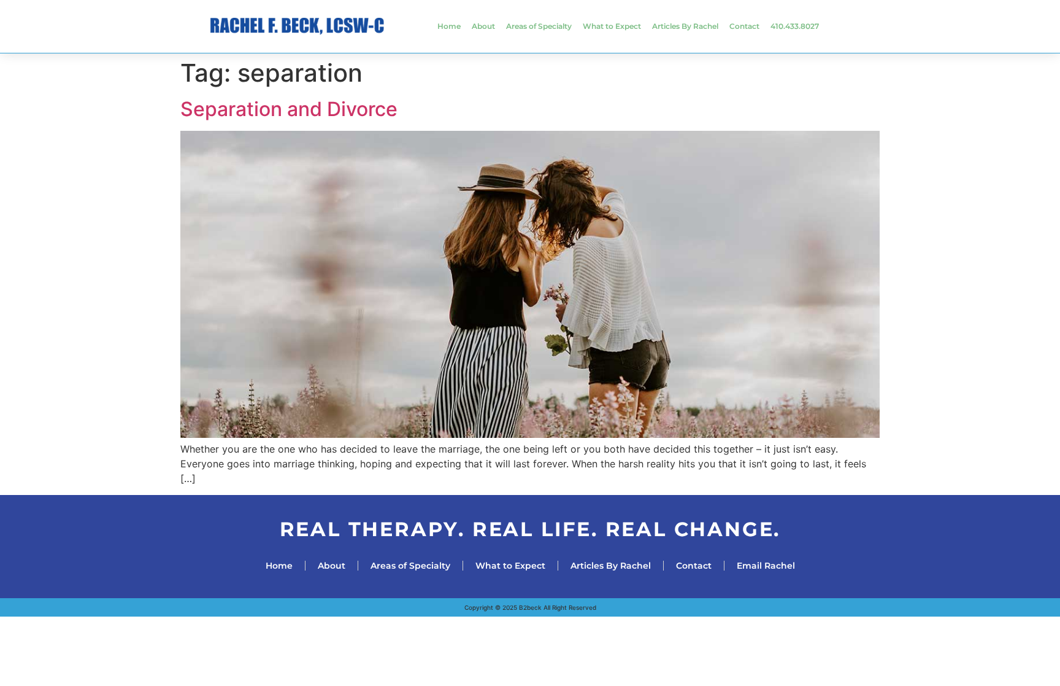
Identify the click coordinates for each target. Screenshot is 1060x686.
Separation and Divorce (289, 109)
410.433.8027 (794, 26)
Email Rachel (766, 565)
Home (449, 26)
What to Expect (612, 26)
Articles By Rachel (685, 26)
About (483, 26)
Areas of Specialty (539, 26)
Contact (744, 26)
